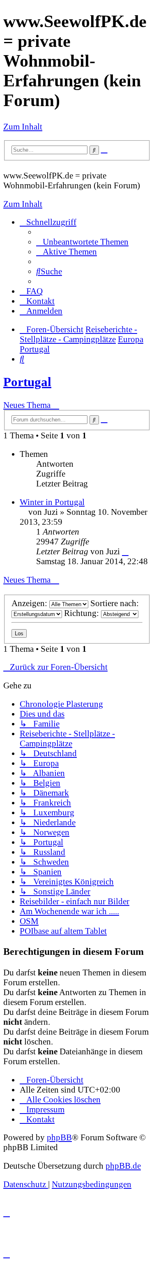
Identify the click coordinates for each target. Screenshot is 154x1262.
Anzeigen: (30, 603)
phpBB (59, 1137)
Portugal (27, 382)
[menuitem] (82, 241)
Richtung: (82, 613)
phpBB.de (123, 1165)
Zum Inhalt (22, 126)
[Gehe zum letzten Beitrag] (125, 551)
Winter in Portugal (52, 502)
